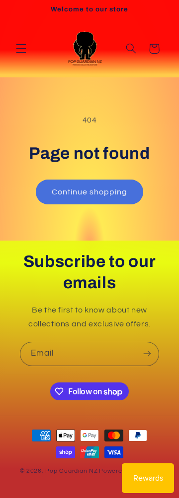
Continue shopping (90, 192)
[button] (20, 48)
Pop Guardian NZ (71, 471)
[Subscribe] (147, 354)
